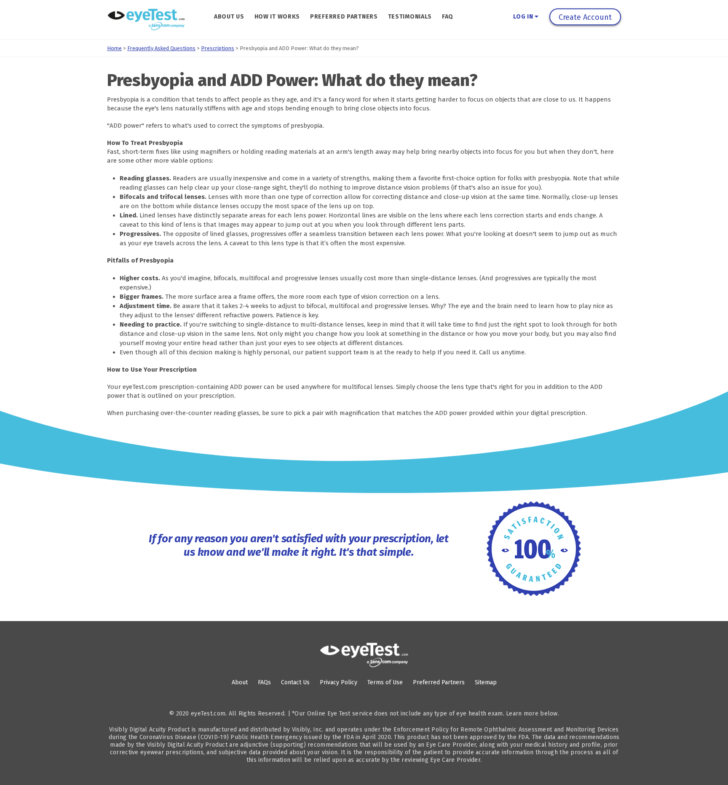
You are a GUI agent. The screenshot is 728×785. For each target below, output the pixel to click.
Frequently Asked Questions (161, 48)
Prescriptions (217, 48)
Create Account (585, 17)
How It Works (277, 16)
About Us (229, 16)
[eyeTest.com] (364, 655)
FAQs (264, 682)
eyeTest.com (208, 713)
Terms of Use (385, 682)
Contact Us (295, 682)
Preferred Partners (344, 16)
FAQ (447, 16)
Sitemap (486, 682)
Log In (524, 16)
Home (114, 48)
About (240, 682)
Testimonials (410, 16)
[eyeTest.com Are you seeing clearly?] (146, 19)
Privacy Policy (338, 682)
